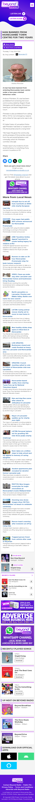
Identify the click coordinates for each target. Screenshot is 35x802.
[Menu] (32, 5)
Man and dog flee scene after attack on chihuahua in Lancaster (21, 400)
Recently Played (8, 575)
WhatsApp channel (21, 175)
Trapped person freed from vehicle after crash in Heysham (17, 539)
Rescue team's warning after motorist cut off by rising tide (17, 524)
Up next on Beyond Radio (18, 700)
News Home (10, 44)
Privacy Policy (7, 787)
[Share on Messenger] (10, 161)
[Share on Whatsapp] (20, 161)
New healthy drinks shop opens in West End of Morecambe (22, 330)
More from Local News (13, 47)
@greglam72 (23, 54)
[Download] (32, 569)
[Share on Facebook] (5, 161)
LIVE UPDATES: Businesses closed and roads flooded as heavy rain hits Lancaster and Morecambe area (17, 347)
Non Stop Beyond (18, 558)
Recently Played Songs (16, 649)
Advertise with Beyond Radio (17, 789)
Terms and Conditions (24, 787)
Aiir (32, 799)
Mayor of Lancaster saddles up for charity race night (20, 418)
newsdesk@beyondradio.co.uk (17, 170)
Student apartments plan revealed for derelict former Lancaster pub (17, 471)
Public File (27, 785)
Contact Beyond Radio (12, 785)
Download (19, 660)
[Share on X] (15, 161)
